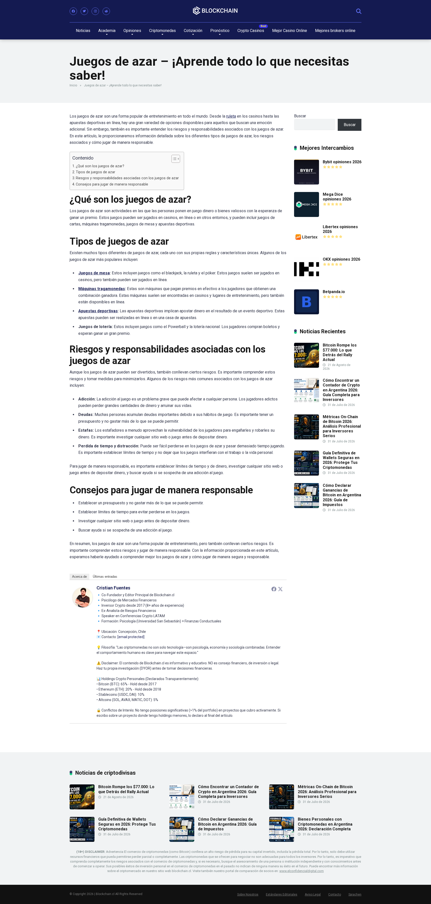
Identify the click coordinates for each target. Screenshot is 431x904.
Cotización (193, 30)
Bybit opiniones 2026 (342, 162)
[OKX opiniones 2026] (306, 280)
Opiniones (132, 30)
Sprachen (354, 894)
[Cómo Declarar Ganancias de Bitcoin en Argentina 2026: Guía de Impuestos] (306, 506)
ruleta (231, 116)
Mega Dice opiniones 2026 (337, 196)
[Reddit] (106, 11)
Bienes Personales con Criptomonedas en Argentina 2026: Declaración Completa (325, 824)
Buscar (300, 116)
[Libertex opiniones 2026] (306, 248)
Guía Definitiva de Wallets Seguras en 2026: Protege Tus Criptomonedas (341, 460)
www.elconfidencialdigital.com (301, 871)
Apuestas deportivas (98, 311)
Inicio (73, 85)
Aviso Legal (313, 894)
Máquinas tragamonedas (101, 288)
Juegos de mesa (94, 273)
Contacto (334, 894)
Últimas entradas (105, 576)
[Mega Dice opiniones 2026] (306, 215)
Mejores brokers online (335, 30)
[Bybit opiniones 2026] (306, 183)
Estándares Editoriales (281, 894)
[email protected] (130, 637)
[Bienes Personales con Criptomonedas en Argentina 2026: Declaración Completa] (281, 840)
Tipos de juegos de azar (95, 172)
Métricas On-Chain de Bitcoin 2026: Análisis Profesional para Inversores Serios (342, 426)
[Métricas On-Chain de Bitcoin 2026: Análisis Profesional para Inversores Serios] (306, 438)
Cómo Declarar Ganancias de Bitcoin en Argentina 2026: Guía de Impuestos (342, 495)
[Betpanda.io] (306, 313)
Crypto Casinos (250, 30)
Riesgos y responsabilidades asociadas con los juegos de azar (127, 178)
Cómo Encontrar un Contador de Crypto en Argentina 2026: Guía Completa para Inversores (341, 390)
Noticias (83, 30)
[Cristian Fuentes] (83, 606)
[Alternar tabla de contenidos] (173, 159)
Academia (106, 30)
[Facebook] (73, 11)
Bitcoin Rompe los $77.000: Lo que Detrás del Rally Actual (340, 352)
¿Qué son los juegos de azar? (100, 166)
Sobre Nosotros (247, 894)
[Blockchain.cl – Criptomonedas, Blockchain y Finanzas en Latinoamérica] (215, 10)
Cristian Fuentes (113, 587)
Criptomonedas (162, 30)
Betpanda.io (334, 291)
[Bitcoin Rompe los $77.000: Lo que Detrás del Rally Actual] (306, 366)
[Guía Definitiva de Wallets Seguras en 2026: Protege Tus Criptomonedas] (306, 474)
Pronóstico (219, 30)
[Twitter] (84, 11)
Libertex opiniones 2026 (340, 229)
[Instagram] (95, 11)
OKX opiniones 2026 (341, 259)
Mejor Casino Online (289, 30)
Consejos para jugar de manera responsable (112, 184)
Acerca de (79, 576)
